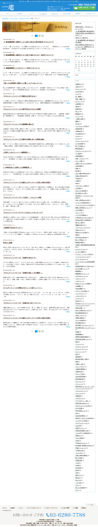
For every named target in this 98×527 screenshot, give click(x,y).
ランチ (77, 94)
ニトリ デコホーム (81, 259)
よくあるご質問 (65, 508)
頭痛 (76, 168)
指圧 (76, 342)
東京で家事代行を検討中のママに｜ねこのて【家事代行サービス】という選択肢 (84, 47)
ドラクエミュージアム (82, 227)
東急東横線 (78, 334)
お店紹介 (12, 508)
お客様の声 (78, 131)
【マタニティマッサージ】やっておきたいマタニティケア (23, 212)
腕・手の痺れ (79, 146)
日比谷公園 (79, 308)
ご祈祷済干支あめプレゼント (13, 227)
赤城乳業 (78, 396)
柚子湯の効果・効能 (81, 359)
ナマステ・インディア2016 (83, 254)
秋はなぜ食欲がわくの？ (82, 310)
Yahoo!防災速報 (80, 376)
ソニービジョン (80, 293)
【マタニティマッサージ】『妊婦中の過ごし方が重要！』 (23, 273)
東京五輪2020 (79, 379)
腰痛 (76, 121)
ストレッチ (78, 212)
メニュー (21, 508)
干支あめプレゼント (81, 443)
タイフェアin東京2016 (82, 202)
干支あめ (78, 178)
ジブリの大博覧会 (80, 215)
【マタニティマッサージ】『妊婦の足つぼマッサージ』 (22, 303)
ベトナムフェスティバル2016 (84, 205)
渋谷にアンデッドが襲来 (82, 283)
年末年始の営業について (82, 339)
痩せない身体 (79, 222)
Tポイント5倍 (79, 374)
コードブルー (79, 453)
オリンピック (79, 381)
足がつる (78, 480)
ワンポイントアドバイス (51, 508)
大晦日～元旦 (79, 364)
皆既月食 (78, 109)
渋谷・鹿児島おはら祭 (82, 200)
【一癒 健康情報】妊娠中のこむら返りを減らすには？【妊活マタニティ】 (28, 55)
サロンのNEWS (80, 320)
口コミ (77, 490)
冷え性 (77, 124)
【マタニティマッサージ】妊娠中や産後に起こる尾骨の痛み (23, 139)
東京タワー (78, 475)
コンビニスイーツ (80, 391)
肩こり (77, 111)
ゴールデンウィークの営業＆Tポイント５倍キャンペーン (22, 288)
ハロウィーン (79, 278)
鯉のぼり (78, 478)
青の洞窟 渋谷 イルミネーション (85, 328)
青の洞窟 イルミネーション (83, 325)
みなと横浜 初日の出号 (82, 173)
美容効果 (78, 356)
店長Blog (78, 84)
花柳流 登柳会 (79, 318)
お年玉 (77, 440)
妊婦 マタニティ (80, 158)
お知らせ (78, 86)
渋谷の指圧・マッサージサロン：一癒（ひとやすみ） (16, 18)
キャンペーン (79, 89)
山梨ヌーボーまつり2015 (83, 163)
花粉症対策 (78, 129)
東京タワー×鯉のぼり (81, 38)
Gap (76, 413)
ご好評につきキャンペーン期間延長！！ (17, 152)
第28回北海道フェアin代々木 (84, 266)
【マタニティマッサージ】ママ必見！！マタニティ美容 (22, 197)
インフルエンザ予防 (81, 126)
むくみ (77, 138)
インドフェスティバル (82, 257)
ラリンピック (79, 384)
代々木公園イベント (81, 269)
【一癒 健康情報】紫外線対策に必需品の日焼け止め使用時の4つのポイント (85, 33)
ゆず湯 (77, 465)
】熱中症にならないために (83, 217)
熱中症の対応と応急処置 (82, 220)
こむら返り (78, 482)
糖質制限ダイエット (81, 273)
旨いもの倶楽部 (80, 487)
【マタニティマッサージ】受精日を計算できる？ (20, 96)
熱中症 (77, 106)
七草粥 (77, 181)
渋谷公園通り (79, 288)
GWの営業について (81, 411)
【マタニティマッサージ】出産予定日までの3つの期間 (22, 109)
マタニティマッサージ (82, 151)
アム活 (77, 463)
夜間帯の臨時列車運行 (82, 337)
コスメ (77, 485)
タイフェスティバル (81, 423)
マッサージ (78, 344)
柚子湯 (77, 171)
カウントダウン (80, 366)
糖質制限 (78, 271)
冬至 (76, 354)
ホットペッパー (80, 352)
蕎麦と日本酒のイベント (82, 207)
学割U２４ (78, 435)
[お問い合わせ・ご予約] (84, 9)
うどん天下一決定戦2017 (83, 433)
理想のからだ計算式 (81, 232)
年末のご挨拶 (7, 243)
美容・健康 (78, 99)
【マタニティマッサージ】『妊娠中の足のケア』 (20, 258)
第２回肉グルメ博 (80, 193)
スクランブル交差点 (81, 291)
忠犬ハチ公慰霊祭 (80, 191)
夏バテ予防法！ (80, 240)
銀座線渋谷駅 (79, 242)
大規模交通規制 (80, 369)
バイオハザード (80, 296)
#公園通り (78, 286)
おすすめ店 (78, 91)
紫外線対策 (78, 148)
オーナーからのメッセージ (34, 508)
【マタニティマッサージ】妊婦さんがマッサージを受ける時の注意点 (27, 182)
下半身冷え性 (79, 450)
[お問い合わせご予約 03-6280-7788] (49, 518)
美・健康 (78, 96)
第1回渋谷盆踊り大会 (81, 430)
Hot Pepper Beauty (81, 237)
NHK (76, 183)
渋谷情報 (78, 104)
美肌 (76, 361)
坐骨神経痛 (78, 156)
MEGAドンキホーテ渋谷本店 (84, 418)
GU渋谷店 (78, 468)
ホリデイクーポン (80, 249)
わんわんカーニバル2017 (83, 406)
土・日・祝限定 (80, 252)
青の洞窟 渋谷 (79, 323)
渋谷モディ (78, 301)
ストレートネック (80, 141)
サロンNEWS (79, 438)
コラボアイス (79, 398)
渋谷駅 (77, 332)
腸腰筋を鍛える (80, 225)
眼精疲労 (78, 114)
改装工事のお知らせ (81, 403)
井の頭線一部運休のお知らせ (84, 445)
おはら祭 (78, 425)
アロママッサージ (80, 347)
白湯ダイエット (80, 428)
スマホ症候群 (79, 143)
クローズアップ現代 (81, 186)
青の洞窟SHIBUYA (80, 313)
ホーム (5, 508)
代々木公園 (78, 408)
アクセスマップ (7, 510)
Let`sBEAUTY (79, 134)
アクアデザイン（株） (82, 401)
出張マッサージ (80, 315)
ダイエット (78, 101)
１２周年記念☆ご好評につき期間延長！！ (17, 167)
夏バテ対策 (78, 458)
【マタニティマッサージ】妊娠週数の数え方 (18, 124)
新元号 (77, 470)
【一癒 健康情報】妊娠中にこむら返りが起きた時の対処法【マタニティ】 (28, 42)
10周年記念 (78, 371)
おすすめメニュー (80, 276)
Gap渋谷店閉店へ (80, 416)
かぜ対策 (78, 188)
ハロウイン (78, 281)
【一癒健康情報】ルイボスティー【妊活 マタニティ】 (21, 68)
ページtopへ (91, 505)
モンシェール (79, 393)
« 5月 (79, 70)
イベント (78, 116)
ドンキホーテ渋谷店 (81, 420)
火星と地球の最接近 (81, 455)
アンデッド (78, 298)
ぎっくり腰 (78, 161)
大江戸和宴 (78, 210)
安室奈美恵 (78, 460)
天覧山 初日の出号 (81, 176)
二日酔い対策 (79, 119)
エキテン (78, 136)
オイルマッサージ (80, 349)
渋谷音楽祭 (78, 166)
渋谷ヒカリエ (79, 230)
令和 (76, 473)
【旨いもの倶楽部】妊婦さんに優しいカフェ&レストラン (22, 83)
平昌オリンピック (80, 448)
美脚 (76, 235)
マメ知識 (78, 153)
